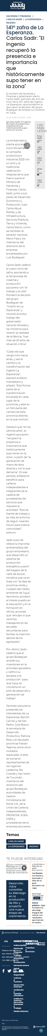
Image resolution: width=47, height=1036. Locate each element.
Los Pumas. (37, 873)
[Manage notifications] (41, 1030)
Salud (37, 898)
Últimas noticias (41, 944)
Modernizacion (21, 1011)
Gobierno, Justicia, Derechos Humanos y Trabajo (18, 1003)
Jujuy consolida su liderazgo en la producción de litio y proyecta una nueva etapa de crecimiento (17, 901)
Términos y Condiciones (10, 1020)
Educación (19, 971)
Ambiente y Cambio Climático (19, 993)
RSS (3, 1023)
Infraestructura (21, 965)
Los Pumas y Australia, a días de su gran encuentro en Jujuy (38, 881)
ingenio (33, 846)
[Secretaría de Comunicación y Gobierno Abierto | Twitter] (9, 970)
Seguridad (19, 975)
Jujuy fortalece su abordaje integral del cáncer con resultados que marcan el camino (38, 914)
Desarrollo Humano (19, 986)
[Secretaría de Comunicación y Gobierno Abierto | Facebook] (3, 970)
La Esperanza (16, 846)
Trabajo (17, 955)
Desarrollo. (16, 883)
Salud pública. (36, 904)
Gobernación (20, 945)
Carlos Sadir (16, 841)
